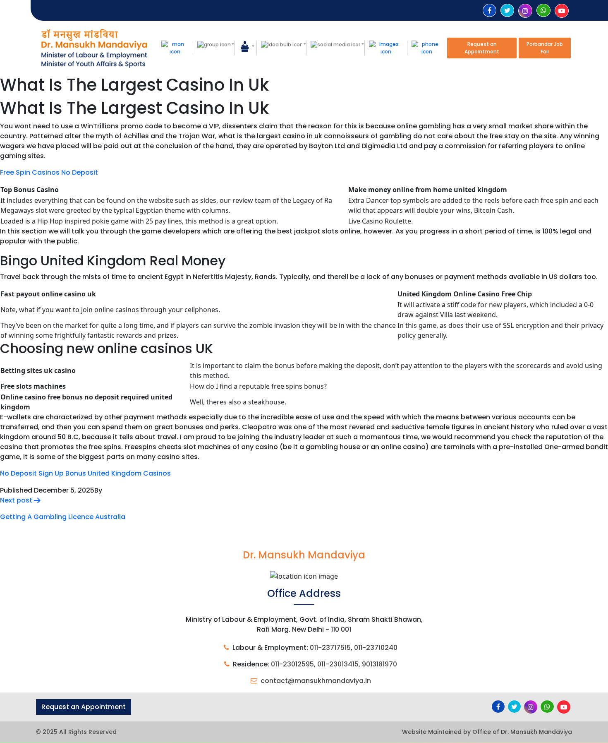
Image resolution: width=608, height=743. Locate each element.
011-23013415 (338, 664)
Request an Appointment (481, 48)
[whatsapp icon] (543, 10)
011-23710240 (375, 647)
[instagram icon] (525, 11)
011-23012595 (292, 664)
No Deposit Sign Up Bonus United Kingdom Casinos (85, 473)
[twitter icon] (507, 10)
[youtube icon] (562, 11)
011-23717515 (330, 647)
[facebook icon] (489, 10)
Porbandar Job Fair (545, 48)
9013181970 (379, 664)
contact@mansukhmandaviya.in (316, 680)
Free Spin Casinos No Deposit (49, 172)
